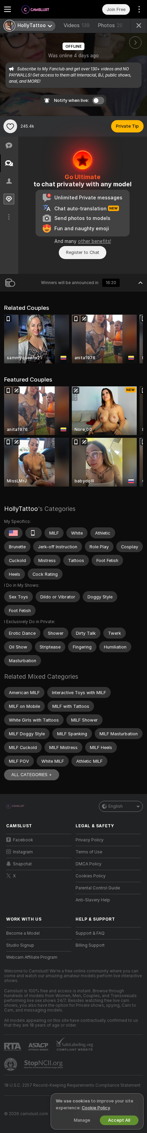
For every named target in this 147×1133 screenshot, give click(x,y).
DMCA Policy (89, 864)
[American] (13, 532)
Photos (110, 25)
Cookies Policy (91, 876)
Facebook (23, 840)
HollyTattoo (21, 508)
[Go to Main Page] (44, 9)
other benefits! (94, 241)
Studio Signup (20, 945)
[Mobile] (33, 532)
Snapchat (22, 864)
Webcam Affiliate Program (31, 957)
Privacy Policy (90, 840)
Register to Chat (82, 252)
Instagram (23, 852)
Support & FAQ (90, 933)
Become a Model (23, 933)
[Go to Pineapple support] (11, 1064)
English (115, 806)
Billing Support (90, 945)
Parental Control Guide (98, 888)
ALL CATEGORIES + (31, 774)
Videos (77, 25)
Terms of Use (89, 852)
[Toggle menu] (7, 9)
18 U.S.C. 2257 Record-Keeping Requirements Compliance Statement (72, 1085)
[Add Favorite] (10, 126)
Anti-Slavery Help (93, 900)
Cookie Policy (96, 1107)
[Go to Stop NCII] (44, 1064)
